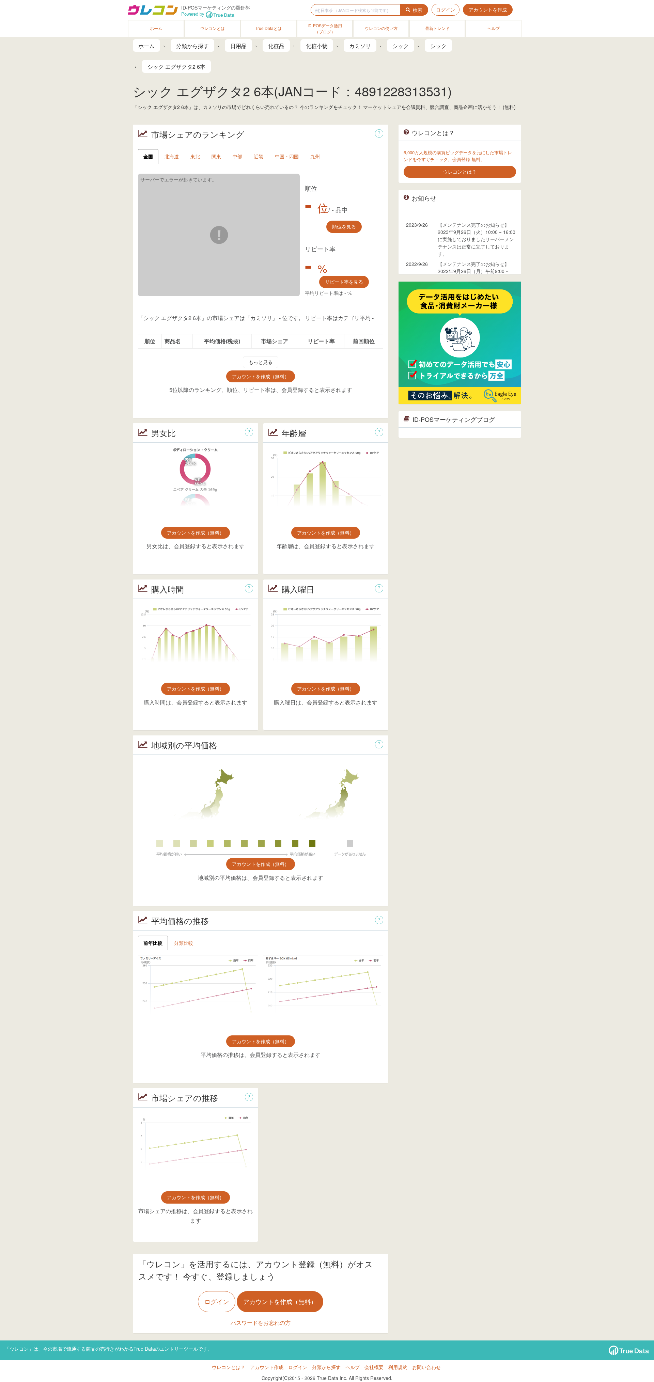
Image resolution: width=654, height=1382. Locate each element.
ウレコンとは (212, 28)
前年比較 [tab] (152, 942)
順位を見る (344, 226)
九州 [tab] (315, 156)
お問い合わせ (426, 1367)
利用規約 (397, 1367)
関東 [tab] (216, 156)
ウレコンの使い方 (381, 28)
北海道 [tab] (172, 156)
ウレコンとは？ (228, 1367)
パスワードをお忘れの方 (261, 1323)
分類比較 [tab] (183, 942)
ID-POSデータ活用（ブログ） (325, 28)
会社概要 (374, 1367)
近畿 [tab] (258, 156)
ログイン (445, 9)
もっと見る (260, 362)
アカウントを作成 (488, 9)
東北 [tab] (195, 156)
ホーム (156, 28)
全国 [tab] (148, 156)
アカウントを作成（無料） (260, 376)
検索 (417, 9)
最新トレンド (437, 28)
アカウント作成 (266, 1367)
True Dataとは (268, 28)
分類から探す (326, 1367)
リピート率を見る (344, 281)
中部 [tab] (237, 156)
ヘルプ (493, 28)
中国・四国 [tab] (287, 156)
